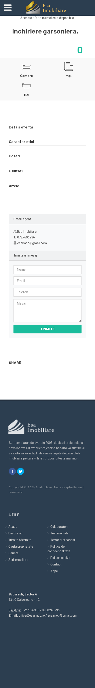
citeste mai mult (67, 458)
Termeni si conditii (63, 540)
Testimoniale (59, 533)
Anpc (54, 571)
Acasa (12, 526)
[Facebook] (12, 471)
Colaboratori (59, 526)
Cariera (13, 553)
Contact (55, 564)
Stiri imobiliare (18, 560)
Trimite (47, 329)
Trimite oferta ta (19, 540)
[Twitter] (20, 471)
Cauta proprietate (20, 546)
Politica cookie (60, 558)
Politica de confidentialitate (59, 549)
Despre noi (15, 533)
